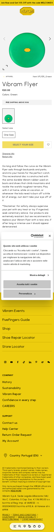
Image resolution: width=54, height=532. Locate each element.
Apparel (9, 77)
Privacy (6, 515)
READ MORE (16, 491)
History (7, 382)
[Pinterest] (36, 362)
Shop (6, 328)
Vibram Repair (11, 394)
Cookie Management (32, 519)
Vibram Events (13, 311)
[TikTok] (24, 362)
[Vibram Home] (27, 11)
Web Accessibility (27, 517)
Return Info (7, 157)
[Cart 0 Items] (34, 526)
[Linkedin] (30, 362)
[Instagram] (5, 362)
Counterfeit (8, 517)
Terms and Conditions (24, 515)
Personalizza (25, 293)
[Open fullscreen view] (5, 67)
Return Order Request (17, 435)
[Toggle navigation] (15, 526)
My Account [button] (10, 441)
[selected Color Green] (8, 116)
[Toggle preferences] (39, 526)
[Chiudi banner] (50, 236)
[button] (50, 39)
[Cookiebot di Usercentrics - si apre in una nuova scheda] (32, 236)
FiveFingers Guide (16, 320)
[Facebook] (18, 362)
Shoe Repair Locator (18, 337)
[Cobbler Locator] (29, 526)
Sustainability (11, 388)
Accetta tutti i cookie (27, 284)
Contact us (9, 423)
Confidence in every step (19, 400)
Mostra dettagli (37, 275)
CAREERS (8, 406)
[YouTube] (11, 362)
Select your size (23, 144)
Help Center (10, 429)
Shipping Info (8, 154)
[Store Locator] (24, 526)
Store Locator (13, 346)
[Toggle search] (19, 526)
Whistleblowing (10, 519)
